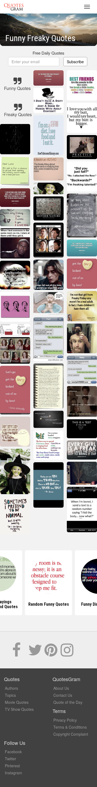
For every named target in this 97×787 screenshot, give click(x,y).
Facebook (13, 751)
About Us (61, 688)
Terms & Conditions (70, 727)
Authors (11, 688)
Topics (10, 695)
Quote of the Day (67, 702)
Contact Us (62, 695)
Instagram (13, 772)
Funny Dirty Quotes (48, 604)
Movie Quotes (17, 702)
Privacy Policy (65, 720)
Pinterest (12, 765)
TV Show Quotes (19, 709)
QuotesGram (13, 7)
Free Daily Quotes (48, 53)
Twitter (10, 758)
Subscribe (75, 61)
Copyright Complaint (70, 734)
